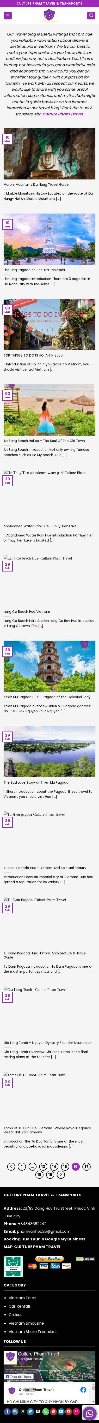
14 (54, 1166)
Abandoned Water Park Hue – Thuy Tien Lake (40, 526)
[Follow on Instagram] (15, 1411)
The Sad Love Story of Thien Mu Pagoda (36, 782)
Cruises (15, 1314)
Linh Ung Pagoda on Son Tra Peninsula (34, 270)
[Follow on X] (22, 1411)
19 (50, 1174)
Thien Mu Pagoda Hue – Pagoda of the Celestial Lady (47, 697)
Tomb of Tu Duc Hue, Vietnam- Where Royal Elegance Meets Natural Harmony (47, 1130)
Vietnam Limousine (26, 1323)
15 (65, 1166)
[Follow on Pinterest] (53, 1411)
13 (43, 1166)
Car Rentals (20, 1306)
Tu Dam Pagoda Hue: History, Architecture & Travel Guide (45, 955)
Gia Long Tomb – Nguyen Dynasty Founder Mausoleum (48, 1043)
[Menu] (8, 16)
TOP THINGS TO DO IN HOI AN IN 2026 (33, 355)
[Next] (61, 1175)
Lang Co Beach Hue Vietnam (27, 612)
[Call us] (45, 1411)
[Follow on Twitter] (30, 1411)
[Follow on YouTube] (68, 1411)
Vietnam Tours (22, 1298)
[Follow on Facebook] (7, 1411)
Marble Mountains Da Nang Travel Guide (36, 185)
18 (39, 1174)
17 (86, 1166)
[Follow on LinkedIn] (61, 1411)
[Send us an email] (38, 1411)
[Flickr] (76, 1411)
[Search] (91, 16)
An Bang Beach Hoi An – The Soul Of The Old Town (44, 441)
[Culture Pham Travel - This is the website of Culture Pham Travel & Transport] (49, 15)
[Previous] (11, 1167)
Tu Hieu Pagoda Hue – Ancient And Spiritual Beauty (45, 868)
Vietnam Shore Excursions (33, 1331)
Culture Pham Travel (62, 114)
